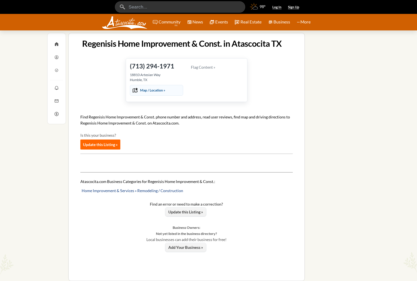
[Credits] (56, 114)
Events (221, 21)
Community (169, 23)
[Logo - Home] (125, 23)
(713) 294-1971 (152, 66)
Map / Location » (152, 90)
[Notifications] (56, 87)
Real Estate (250, 21)
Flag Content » (203, 67)
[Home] (56, 44)
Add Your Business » (185, 247)
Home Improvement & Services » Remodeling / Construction (132, 190)
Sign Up (293, 7)
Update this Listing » (100, 144)
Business (281, 21)
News (197, 21)
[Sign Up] (56, 70)
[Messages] (56, 100)
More (305, 21)
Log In (276, 7)
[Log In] (56, 57)
